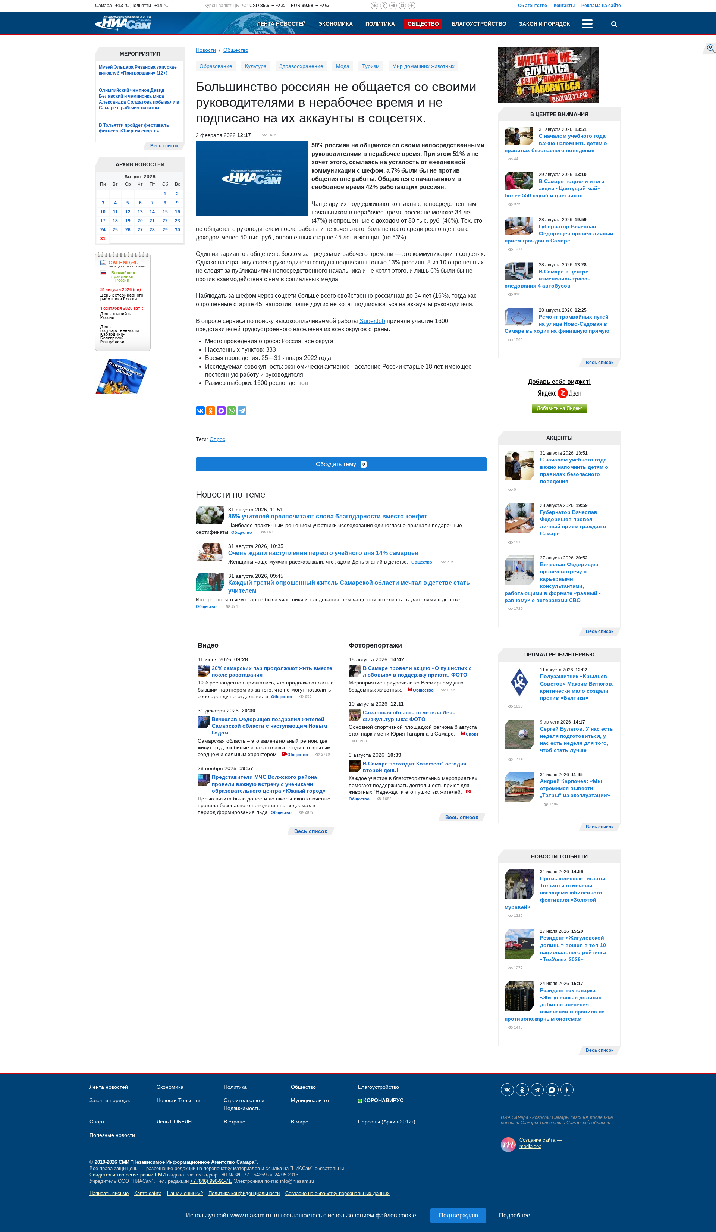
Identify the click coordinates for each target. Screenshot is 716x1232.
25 (115, 229)
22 (165, 220)
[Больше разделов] (587, 25)
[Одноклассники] (210, 410)
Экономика (335, 24)
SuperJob (372, 321)
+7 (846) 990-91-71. (211, 1181)
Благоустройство (479, 24)
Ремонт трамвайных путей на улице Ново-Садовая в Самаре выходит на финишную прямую (557, 324)
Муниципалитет (310, 1100)
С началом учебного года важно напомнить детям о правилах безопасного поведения (556, 143)
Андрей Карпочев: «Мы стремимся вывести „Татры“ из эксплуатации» (575, 788)
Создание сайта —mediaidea (540, 1143)
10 (103, 211)
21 (152, 220)
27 (140, 229)
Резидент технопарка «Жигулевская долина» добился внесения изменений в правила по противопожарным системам (555, 1004)
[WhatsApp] (231, 410)
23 (177, 220)
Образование (216, 66)
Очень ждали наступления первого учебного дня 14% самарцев (323, 553)
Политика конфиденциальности (244, 1193)
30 (177, 229)
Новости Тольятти (178, 1100)
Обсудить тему (340, 464)
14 (152, 211)
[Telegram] (242, 410)
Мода (342, 66)
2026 (150, 176)
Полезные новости (112, 1135)
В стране (234, 1122)
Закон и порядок (544, 24)
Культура (256, 66)
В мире (299, 1122)
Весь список (164, 145)
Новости (206, 50)
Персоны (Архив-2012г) (386, 1122)
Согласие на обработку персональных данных (337, 1193)
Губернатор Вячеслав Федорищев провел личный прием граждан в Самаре (559, 233)
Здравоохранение (301, 66)
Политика (380, 24)
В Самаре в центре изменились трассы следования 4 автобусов (548, 279)
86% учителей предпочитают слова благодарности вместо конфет (327, 516)
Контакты (564, 5)
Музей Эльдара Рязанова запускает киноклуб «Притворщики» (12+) (139, 70)
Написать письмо (109, 1193)
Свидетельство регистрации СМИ (128, 1175)
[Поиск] (614, 25)
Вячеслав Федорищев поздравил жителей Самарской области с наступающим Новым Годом (269, 726)
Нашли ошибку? (185, 1193)
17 (103, 220)
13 (140, 211)
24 (103, 229)
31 (103, 238)
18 (115, 220)
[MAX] (221, 410)
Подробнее (514, 1215)
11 (115, 211)
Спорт (472, 734)
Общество (423, 24)
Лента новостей (281, 24)
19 (128, 220)
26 (128, 229)
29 (165, 229)
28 (152, 229)
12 (128, 211)
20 (140, 220)
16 (177, 211)
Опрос (217, 439)
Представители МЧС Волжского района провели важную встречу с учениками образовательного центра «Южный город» (269, 783)
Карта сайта (147, 1193)
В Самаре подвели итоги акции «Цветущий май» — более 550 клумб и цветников (556, 188)
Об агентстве (532, 5)
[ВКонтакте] (200, 410)
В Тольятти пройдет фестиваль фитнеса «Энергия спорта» (134, 128)
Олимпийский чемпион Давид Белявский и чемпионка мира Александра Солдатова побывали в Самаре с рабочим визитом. (139, 99)
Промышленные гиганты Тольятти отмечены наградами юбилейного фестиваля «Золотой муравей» (555, 892)
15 (165, 211)
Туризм (371, 66)
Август (133, 176)
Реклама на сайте (601, 5)
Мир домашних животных (423, 66)
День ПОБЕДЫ (174, 1122)
